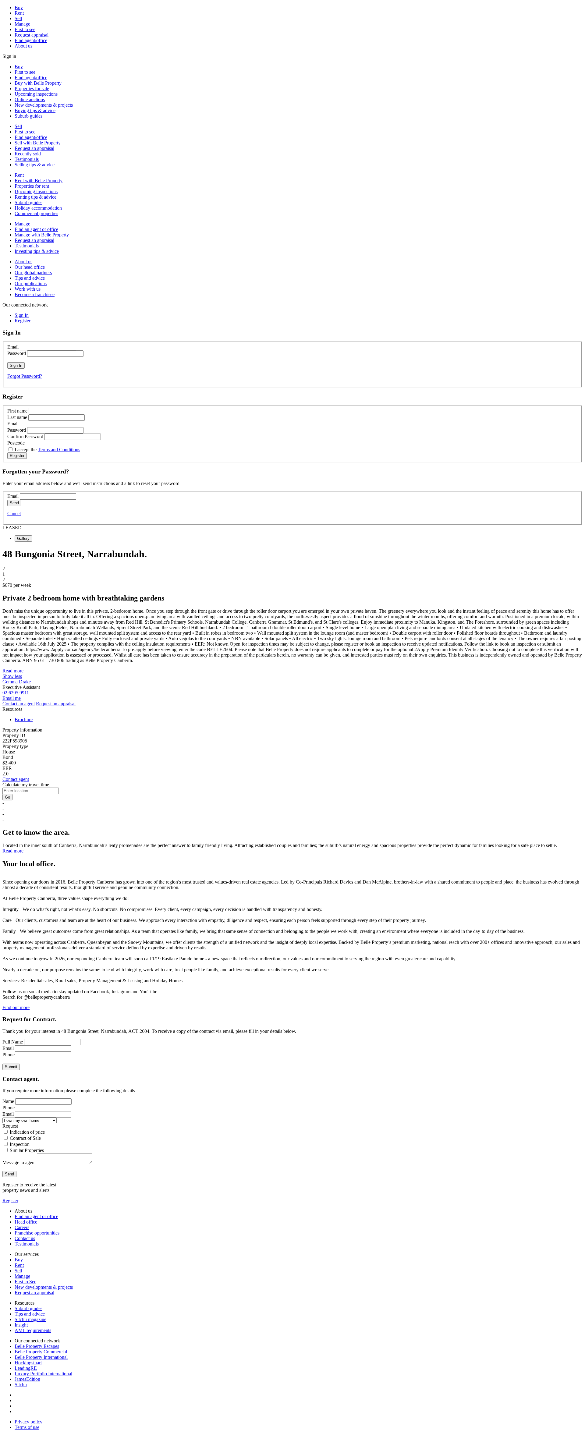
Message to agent (19, 1162)
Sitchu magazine (30, 1319)
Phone (8, 1054)
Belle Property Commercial (41, 1351)
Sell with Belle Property (38, 142)
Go (7, 797)
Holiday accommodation (38, 208)
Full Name (12, 1041)
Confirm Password (25, 436)
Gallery (23, 538)
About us (23, 45)
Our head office (30, 267)
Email (13, 346)
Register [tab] (22, 320)
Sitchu (21, 1384)
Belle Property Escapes (37, 1346)
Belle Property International (41, 1357)
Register (10, 1200)
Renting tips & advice (35, 197)
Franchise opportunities (37, 1232)
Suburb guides (28, 116)
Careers (22, 1227)
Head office (26, 1221)
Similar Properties (27, 1150)
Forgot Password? (24, 376)
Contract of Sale (25, 1138)
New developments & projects (44, 105)
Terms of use (27, 1427)
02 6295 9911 (15, 692)
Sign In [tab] (22, 315)
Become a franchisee (35, 294)
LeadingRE (26, 1368)
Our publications (31, 283)
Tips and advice (30, 278)
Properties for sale (32, 88)
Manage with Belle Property (42, 234)
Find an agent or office (36, 229)
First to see (25, 29)
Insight (21, 1324)
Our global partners (33, 272)
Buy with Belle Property (38, 83)
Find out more (16, 1007)
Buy (19, 7)
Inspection (20, 1144)
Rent (19, 13)
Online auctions (30, 99)
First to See (25, 1281)
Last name (17, 417)
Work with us (28, 289)
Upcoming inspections (36, 94)
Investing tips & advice (37, 251)
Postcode (16, 442)
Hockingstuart (28, 1362)
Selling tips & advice (35, 164)
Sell (18, 18)
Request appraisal (31, 34)
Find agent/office (31, 40)
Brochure (24, 719)
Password (16, 353)
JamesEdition (27, 1379)
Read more (12, 670)
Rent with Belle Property (38, 180)
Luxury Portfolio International (43, 1373)
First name (17, 410)
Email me (11, 698)
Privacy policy (28, 1421)
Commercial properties (36, 213)
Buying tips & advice (35, 110)
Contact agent (15, 779)
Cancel (14, 513)
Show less (12, 676)
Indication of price (27, 1132)
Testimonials (27, 159)
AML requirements (33, 1330)
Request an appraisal (34, 148)
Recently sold (28, 153)
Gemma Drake (16, 681)
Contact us (25, 1238)
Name (8, 1101)
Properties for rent (32, 186)
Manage (22, 24)
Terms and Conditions (59, 449)
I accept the (47, 449)
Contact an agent (18, 703)
